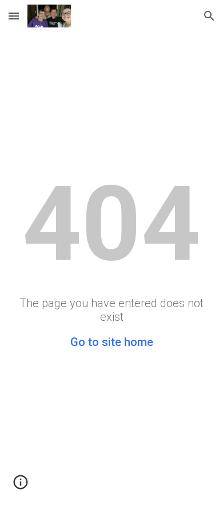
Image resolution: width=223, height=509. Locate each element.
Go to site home (111, 342)
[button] (13, 15)
